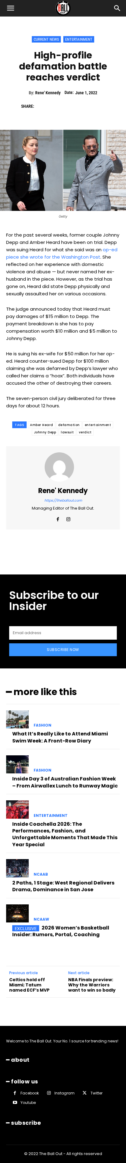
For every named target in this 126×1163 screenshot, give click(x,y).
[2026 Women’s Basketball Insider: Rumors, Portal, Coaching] (17, 913)
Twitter (96, 1093)
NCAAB (41, 874)
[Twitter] (56, 106)
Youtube (28, 1102)
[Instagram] (68, 518)
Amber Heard (41, 425)
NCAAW (41, 919)
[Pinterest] (70, 106)
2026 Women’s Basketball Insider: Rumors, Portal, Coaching (60, 931)
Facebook (29, 1093)
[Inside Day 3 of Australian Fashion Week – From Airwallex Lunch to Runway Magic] (17, 764)
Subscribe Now (63, 649)
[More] (98, 106)
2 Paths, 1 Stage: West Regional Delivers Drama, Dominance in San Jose (63, 886)
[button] (10, 8)
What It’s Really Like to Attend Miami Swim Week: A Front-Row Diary (60, 737)
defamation (69, 425)
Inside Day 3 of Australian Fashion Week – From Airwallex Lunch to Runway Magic (65, 782)
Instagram (64, 1093)
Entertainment (78, 39)
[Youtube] (15, 1102)
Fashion (42, 725)
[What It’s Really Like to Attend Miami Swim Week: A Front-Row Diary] (17, 719)
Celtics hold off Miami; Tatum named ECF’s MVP (29, 985)
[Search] (117, 8)
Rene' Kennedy (48, 92)
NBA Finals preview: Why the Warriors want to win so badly (92, 985)
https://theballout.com (63, 500)
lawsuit (67, 432)
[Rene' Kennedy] (63, 467)
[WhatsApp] (84, 106)
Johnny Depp (45, 432)
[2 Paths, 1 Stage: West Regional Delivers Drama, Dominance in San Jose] (17, 868)
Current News (46, 39)
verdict (85, 432)
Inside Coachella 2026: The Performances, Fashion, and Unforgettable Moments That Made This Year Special (64, 834)
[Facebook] (42, 106)
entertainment (98, 425)
